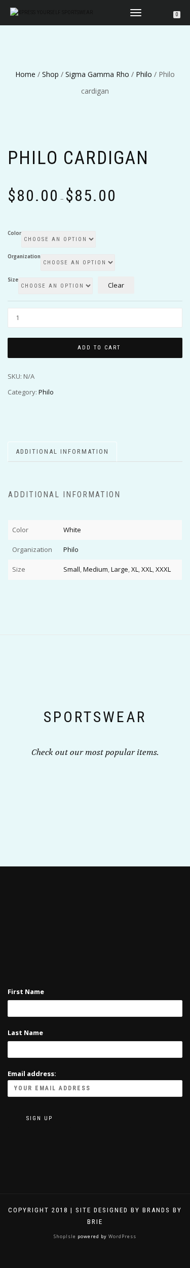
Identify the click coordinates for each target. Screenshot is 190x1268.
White (72, 529)
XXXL (163, 569)
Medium (95, 569)
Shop (50, 74)
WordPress (121, 1236)
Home (25, 74)
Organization (24, 256)
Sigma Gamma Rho (97, 74)
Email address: (32, 1073)
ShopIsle (66, 1236)
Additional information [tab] (62, 451)
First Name (26, 991)
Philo (144, 74)
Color (14, 233)
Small (71, 569)
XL (134, 569)
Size (13, 280)
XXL (147, 569)
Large (119, 569)
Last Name (25, 1032)
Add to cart (99, 347)
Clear (116, 285)
